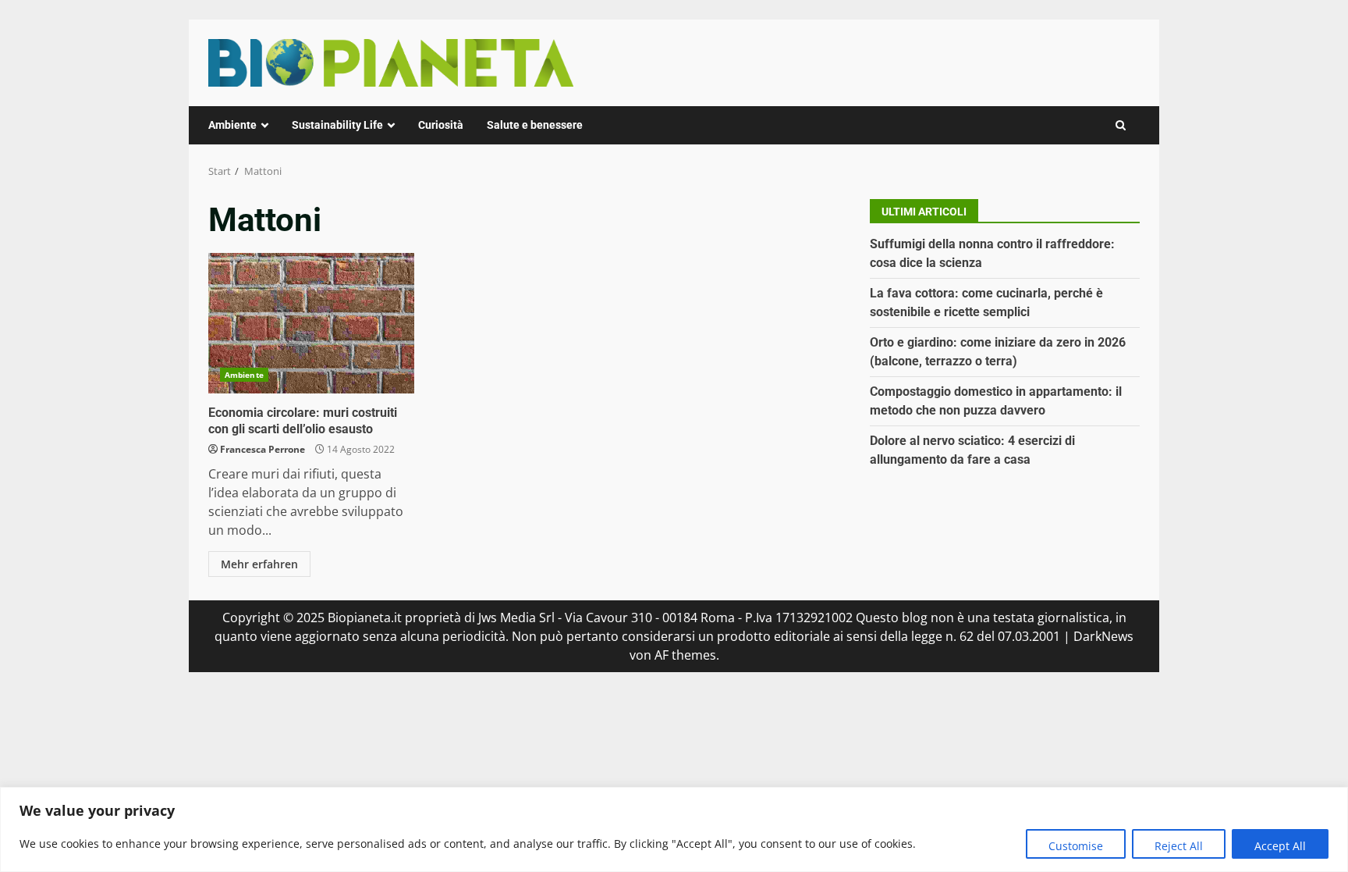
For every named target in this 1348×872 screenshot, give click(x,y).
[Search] (1121, 125)
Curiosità (440, 125)
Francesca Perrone (262, 449)
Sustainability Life (337, 125)
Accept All (1280, 845)
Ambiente (232, 125)
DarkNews (1103, 636)
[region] (674, 829)
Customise (1075, 845)
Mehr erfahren (259, 564)
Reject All (1179, 845)
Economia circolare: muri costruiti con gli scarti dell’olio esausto (311, 323)
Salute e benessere (535, 125)
